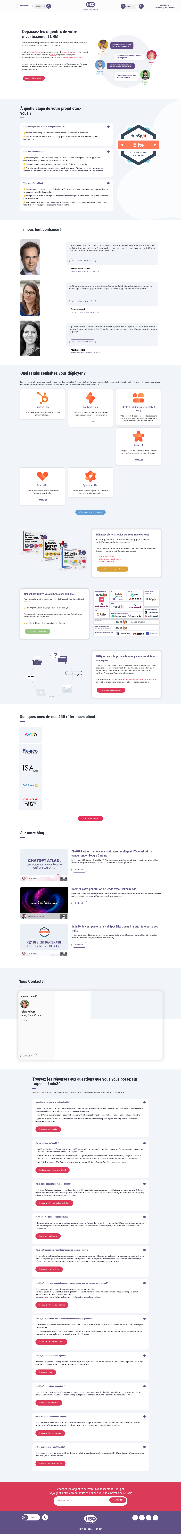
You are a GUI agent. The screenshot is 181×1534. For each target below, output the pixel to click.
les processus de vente (106, 562)
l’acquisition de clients (106, 556)
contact (130, 6)
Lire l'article (79, 870)
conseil (57, 57)
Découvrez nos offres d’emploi (50, 1463)
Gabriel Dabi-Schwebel (36, 916)
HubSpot (53, 55)
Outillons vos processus (37, 631)
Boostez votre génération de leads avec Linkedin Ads (103, 889)
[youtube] (155, 1517)
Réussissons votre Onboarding (90, 512)
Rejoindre (159, 7)
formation (72, 57)
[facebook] (135, 1517)
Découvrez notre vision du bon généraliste (54, 1203)
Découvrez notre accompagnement (52, 1305)
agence (80, 57)
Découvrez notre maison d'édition (51, 1342)
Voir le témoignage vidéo (82, 261)
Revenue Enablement (69, 52)
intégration (64, 57)
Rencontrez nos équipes (48, 1236)
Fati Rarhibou (32, 879)
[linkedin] (148, 1517)
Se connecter (170, 7)
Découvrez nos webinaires (48, 1402)
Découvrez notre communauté (50, 1433)
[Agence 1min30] (90, 6)
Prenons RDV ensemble (33, 78)
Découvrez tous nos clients (49, 1269)
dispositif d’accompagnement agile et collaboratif (136, 679)
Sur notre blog (32, 833)
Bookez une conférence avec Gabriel (52, 1170)
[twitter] (142, 1517)
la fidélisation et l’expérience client (110, 559)
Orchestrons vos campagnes (111, 690)
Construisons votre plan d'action (112, 569)
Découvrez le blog (45, 1372)
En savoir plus (28, 1056)
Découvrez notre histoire (48, 1129)
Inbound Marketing (36, 52)
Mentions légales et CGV (90, 1529)
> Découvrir (90, 422)
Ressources (25, 6)
